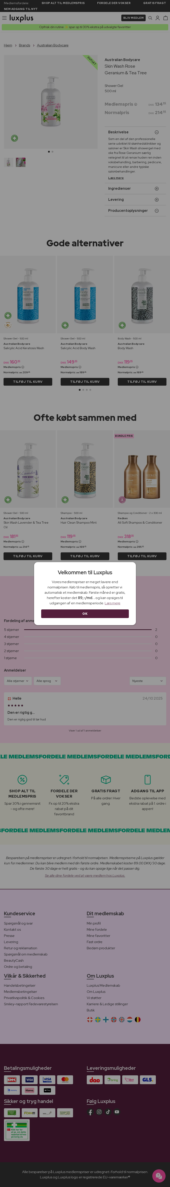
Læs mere (112, 603)
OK (84, 614)
